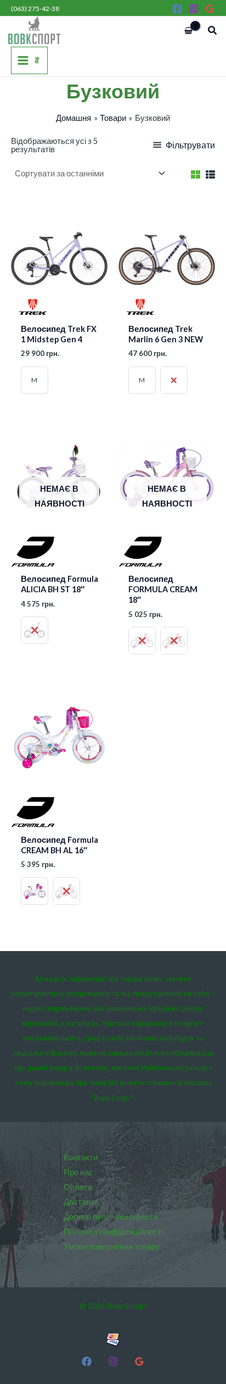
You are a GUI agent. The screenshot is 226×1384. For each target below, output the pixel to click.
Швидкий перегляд (59, 309)
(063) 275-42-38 (35, 8)
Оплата (78, 1187)
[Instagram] (194, 9)
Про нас (78, 1172)
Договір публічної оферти (110, 1216)
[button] (213, 30)
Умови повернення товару (112, 1246)
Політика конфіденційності (113, 1231)
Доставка (81, 1202)
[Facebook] (177, 9)
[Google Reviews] (210, 9)
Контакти (81, 1157)
